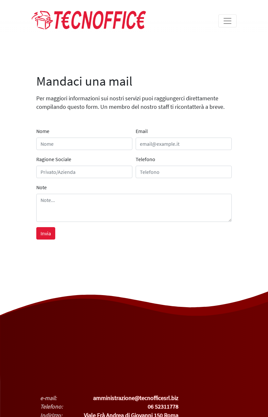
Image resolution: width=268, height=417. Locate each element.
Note (41, 187)
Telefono (145, 159)
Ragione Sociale (53, 159)
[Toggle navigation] (227, 20)
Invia (46, 233)
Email (142, 131)
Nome (42, 131)
